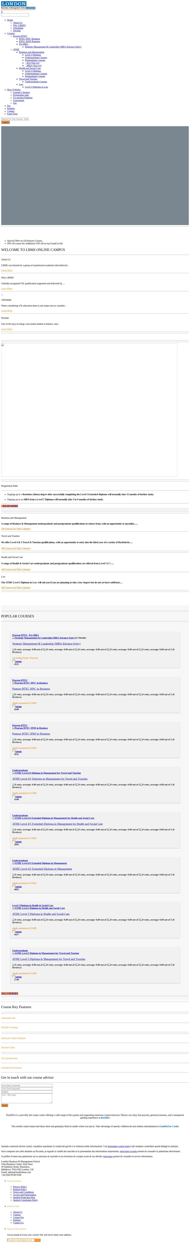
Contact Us (18, 1223)
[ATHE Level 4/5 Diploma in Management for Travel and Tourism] (46, 773)
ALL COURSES (9, 993)
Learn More (6, 270)
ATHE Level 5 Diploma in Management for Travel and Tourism (48, 959)
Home (10, 20)
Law (21, 84)
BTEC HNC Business (29, 39)
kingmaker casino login (119, 1146)
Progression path (21, 95)
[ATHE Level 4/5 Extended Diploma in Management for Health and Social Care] (53, 818)
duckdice (105, 1117)
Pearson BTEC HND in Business (31, 733)
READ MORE (10, 506)
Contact (10, 111)
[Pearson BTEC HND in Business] (30, 728)
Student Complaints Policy (25, 1200)
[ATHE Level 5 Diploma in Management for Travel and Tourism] (45, 953)
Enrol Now (12, 114)
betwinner (108, 1156)
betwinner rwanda (128, 1151)
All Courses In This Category (16, 528)
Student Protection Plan (24, 1197)
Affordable (18, 28)
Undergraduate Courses (36, 57)
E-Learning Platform (22, 97)
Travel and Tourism (28, 79)
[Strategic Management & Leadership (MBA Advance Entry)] (43, 638)
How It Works (13, 89)
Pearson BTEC (20, 36)
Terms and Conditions (23, 1192)
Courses (11, 33)
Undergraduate (20, 770)
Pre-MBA (23, 44)
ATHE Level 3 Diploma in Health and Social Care (40, 913)
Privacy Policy (20, 1186)
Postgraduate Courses (35, 60)
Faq (15, 103)
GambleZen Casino (169, 1126)
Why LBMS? (19, 25)
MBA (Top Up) (34, 65)
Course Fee (18, 1217)
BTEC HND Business (29, 41)
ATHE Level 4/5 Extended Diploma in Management (42, 868)
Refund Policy (20, 1189)
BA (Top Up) (33, 63)
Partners (11, 108)
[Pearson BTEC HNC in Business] (30, 683)
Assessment (18, 100)
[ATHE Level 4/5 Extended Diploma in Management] (39, 863)
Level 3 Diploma (33, 55)
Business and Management (31, 52)
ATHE (16, 49)
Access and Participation (24, 1195)
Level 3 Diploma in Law (36, 87)
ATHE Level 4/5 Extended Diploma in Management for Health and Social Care (57, 823)
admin (18, 661)
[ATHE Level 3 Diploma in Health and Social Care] (38, 908)
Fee (9, 105)
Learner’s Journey (21, 92)
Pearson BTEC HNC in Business (31, 688)
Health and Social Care (30, 68)
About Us (17, 22)
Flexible (17, 30)
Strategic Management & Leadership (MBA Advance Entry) (53, 47)
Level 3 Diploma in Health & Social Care (32, 905)
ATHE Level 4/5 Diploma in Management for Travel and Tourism (49, 778)
